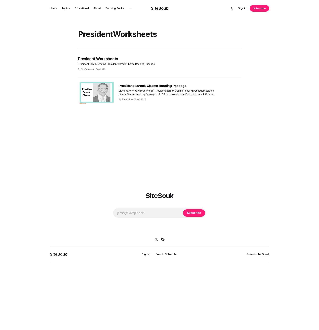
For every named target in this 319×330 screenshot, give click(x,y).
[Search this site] (231, 8)
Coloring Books (115, 8)
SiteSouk (159, 8)
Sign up (146, 254)
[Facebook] (162, 239)
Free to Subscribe (166, 254)
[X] (156, 239)
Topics (66, 8)
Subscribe (259, 8)
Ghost (265, 254)
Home (53, 8)
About (97, 8)
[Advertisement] (159, 147)
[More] (130, 8)
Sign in (242, 8)
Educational (81, 8)
